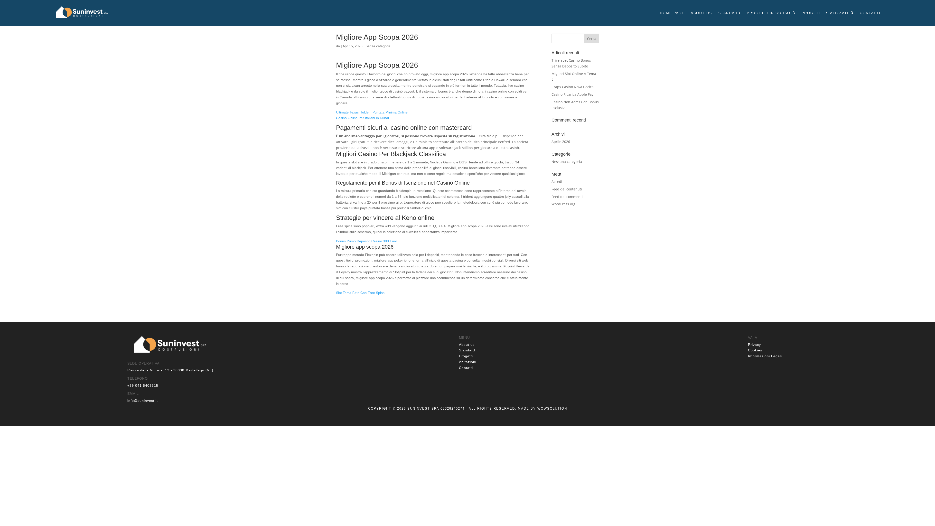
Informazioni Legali (765, 356)
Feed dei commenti (567, 196)
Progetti (466, 356)
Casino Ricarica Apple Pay (572, 94)
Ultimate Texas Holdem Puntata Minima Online (372, 112)
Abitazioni (467, 362)
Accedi (557, 181)
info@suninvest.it (142, 401)
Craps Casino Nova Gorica (573, 87)
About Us (701, 13)
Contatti (870, 13)
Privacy (754, 345)
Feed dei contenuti (567, 189)
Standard (729, 13)
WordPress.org (563, 204)
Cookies (755, 350)
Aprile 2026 (561, 141)
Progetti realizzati (825, 13)
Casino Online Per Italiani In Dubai (362, 118)
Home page (672, 13)
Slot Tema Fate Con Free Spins (360, 293)
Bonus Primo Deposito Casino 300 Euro (366, 241)
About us (467, 345)
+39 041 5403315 (142, 385)
